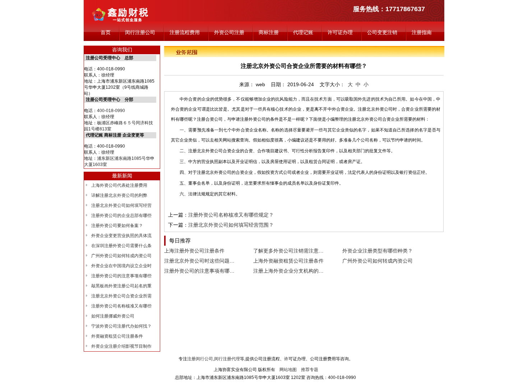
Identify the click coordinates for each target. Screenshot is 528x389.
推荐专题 (309, 369)
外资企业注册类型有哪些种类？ (377, 251)
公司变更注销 (382, 32)
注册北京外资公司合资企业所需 (121, 295)
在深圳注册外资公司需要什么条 (121, 245)
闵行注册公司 (140, 32)
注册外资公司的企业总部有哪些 (121, 215)
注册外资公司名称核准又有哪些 (121, 306)
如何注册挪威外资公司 (112, 316)
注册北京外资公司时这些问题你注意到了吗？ (214, 261)
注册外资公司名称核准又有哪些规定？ (231, 215)
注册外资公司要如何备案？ (117, 225)
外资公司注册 (229, 32)
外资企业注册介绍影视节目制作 (121, 346)
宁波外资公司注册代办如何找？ (121, 326)
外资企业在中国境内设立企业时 (121, 265)
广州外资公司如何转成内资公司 (121, 255)
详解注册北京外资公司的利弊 (119, 195)
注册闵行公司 (200, 358)
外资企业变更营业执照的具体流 (121, 235)
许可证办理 (340, 32)
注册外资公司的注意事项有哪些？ (202, 271)
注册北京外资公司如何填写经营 (121, 205)
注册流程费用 (185, 32)
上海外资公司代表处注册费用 (119, 185)
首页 (106, 32)
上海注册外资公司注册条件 (194, 251)
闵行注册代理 (227, 358)
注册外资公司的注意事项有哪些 (121, 275)
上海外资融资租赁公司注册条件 (288, 261)
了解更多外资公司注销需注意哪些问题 (296, 251)
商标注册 (269, 32)
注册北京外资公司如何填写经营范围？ (231, 225)
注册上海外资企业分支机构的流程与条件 (298, 271)
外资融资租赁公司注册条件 (117, 336)
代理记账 (303, 32)
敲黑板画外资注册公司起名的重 (121, 285)
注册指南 (422, 32)
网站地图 (288, 369)
